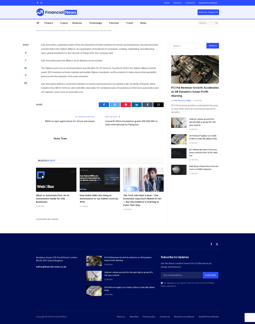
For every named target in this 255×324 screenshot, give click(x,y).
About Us (177, 3)
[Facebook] (26, 53)
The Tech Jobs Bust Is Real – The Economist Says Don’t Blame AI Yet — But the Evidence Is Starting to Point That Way (142, 200)
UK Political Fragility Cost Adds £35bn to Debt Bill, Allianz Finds (203, 137)
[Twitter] (26, 60)
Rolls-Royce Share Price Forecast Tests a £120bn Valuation (204, 168)
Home (167, 3)
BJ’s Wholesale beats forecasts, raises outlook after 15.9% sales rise (203, 152)
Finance (48, 23)
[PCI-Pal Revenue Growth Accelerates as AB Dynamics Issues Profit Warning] (195, 69)
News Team (60, 138)
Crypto (64, 23)
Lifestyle (114, 23)
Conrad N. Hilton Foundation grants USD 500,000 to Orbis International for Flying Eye (131, 123)
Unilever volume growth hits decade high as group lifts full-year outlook (202, 122)
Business (77, 23)
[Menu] (38, 23)
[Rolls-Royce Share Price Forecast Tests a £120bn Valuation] (179, 170)
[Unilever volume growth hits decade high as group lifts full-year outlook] (179, 123)
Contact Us (190, 3)
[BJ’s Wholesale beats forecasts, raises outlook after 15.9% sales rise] (179, 153)
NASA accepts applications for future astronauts (70, 121)
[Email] (26, 83)
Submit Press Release (208, 3)
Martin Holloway (182, 100)
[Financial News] (56, 12)
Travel (129, 23)
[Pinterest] (26, 75)
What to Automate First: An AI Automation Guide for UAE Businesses (52, 199)
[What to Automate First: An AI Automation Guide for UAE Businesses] (56, 180)
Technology (95, 23)
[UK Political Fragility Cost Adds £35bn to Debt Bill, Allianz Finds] (179, 139)
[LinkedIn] (26, 68)
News (143, 23)
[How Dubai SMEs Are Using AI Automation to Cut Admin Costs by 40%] (100, 180)
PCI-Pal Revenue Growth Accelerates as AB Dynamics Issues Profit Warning (195, 92)
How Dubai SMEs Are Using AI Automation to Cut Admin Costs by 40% (99, 199)
